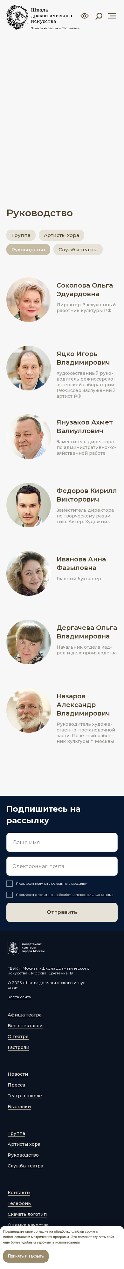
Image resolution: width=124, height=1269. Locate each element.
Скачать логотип (27, 1214)
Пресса (16, 1085)
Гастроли (18, 1047)
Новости (18, 1074)
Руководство (28, 249)
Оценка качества (28, 1225)
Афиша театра (25, 1015)
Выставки (19, 1106)
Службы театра (78, 249)
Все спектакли (25, 1026)
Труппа (21, 235)
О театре (18, 1036)
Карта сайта (19, 997)
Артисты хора (61, 235)
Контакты (19, 1192)
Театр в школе (25, 1096)
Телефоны (19, 1203)
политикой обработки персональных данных (75, 895)
